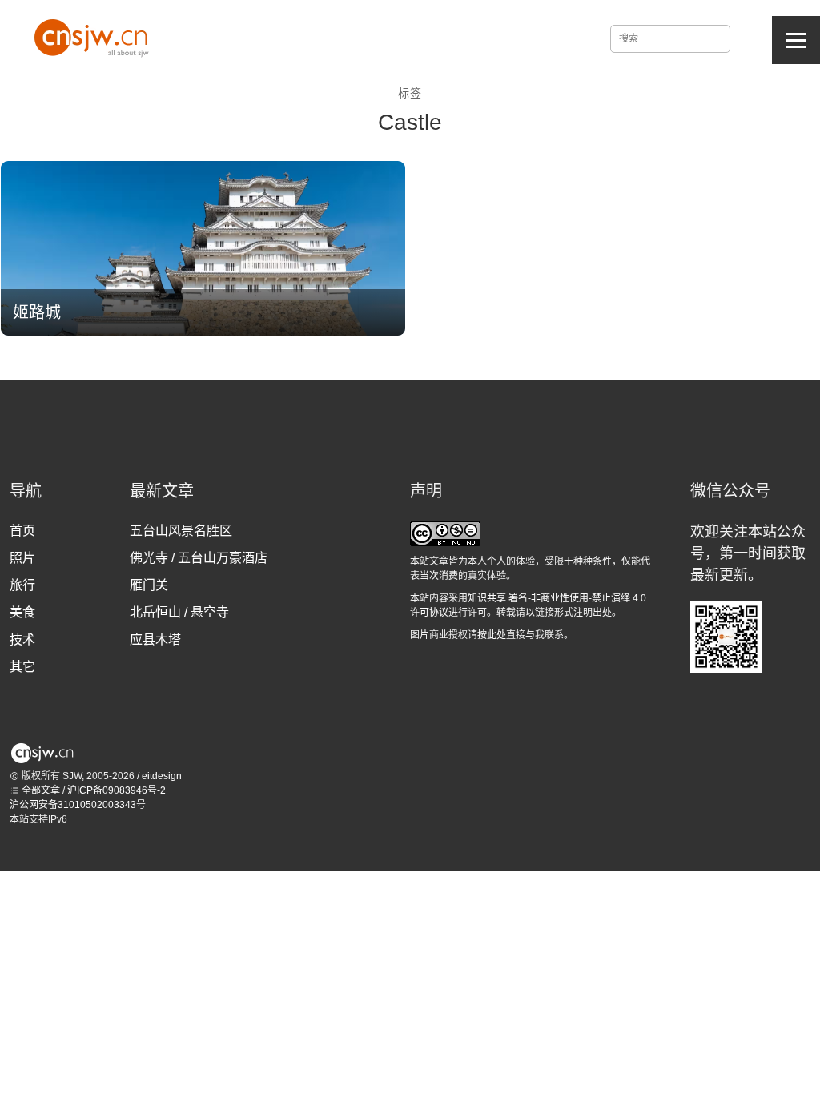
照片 (22, 558)
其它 (22, 667)
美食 (22, 612)
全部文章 (39, 790)
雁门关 (149, 585)
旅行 (22, 585)
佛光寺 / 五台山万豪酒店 (198, 558)
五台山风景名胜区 (181, 530)
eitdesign (162, 776)
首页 (22, 530)
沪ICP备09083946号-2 (116, 790)
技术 (22, 639)
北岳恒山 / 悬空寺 (179, 612)
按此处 (491, 635)
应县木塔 (155, 639)
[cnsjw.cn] (94, 36)
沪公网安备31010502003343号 (78, 804)
